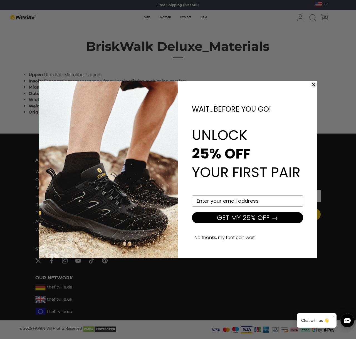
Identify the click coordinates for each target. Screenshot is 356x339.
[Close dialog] (313, 84)
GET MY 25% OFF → (247, 217)
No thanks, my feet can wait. (225, 237)
